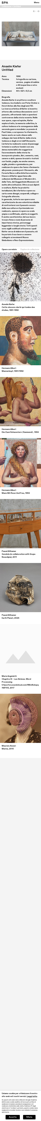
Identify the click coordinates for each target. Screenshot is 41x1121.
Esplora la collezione (30, 249)
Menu (36, 3)
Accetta (13, 1117)
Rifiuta (29, 1117)
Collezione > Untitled (11, 6)
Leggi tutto (32, 1096)
